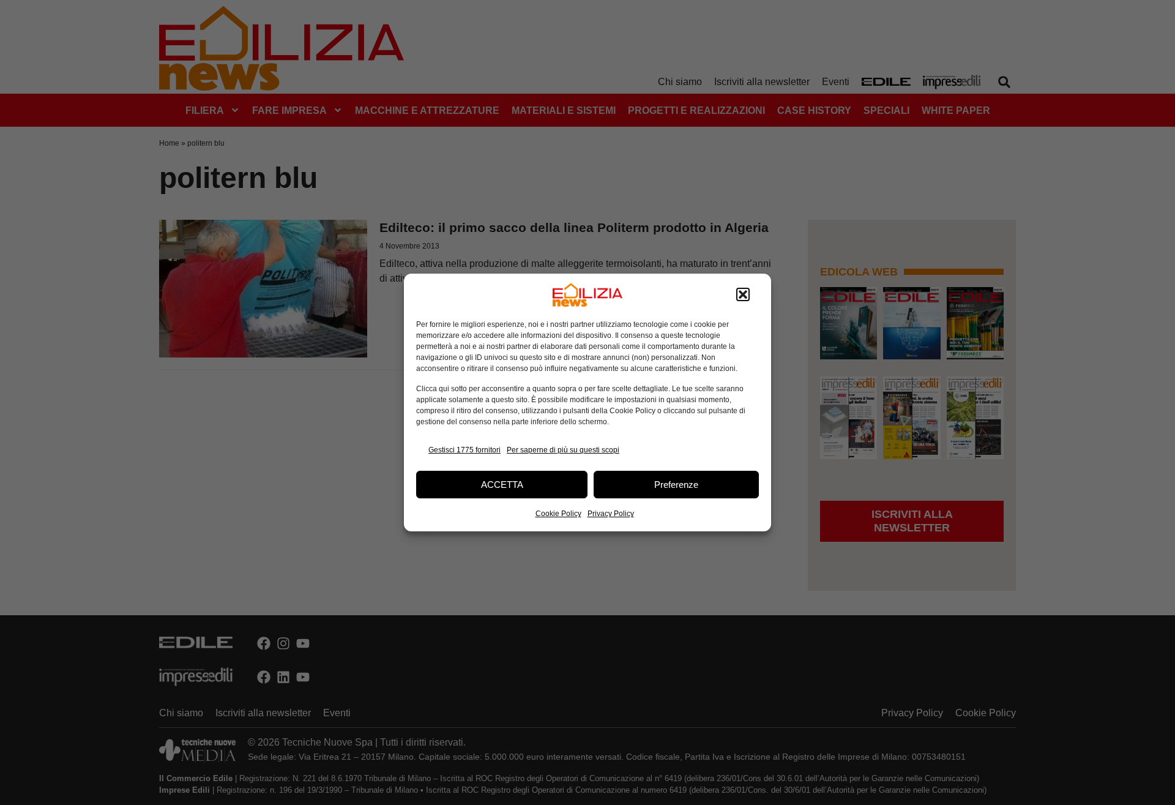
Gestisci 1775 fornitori (464, 450)
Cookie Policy (558, 513)
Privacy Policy (611, 513)
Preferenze (676, 484)
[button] (743, 295)
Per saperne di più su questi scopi (563, 450)
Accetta (502, 484)
